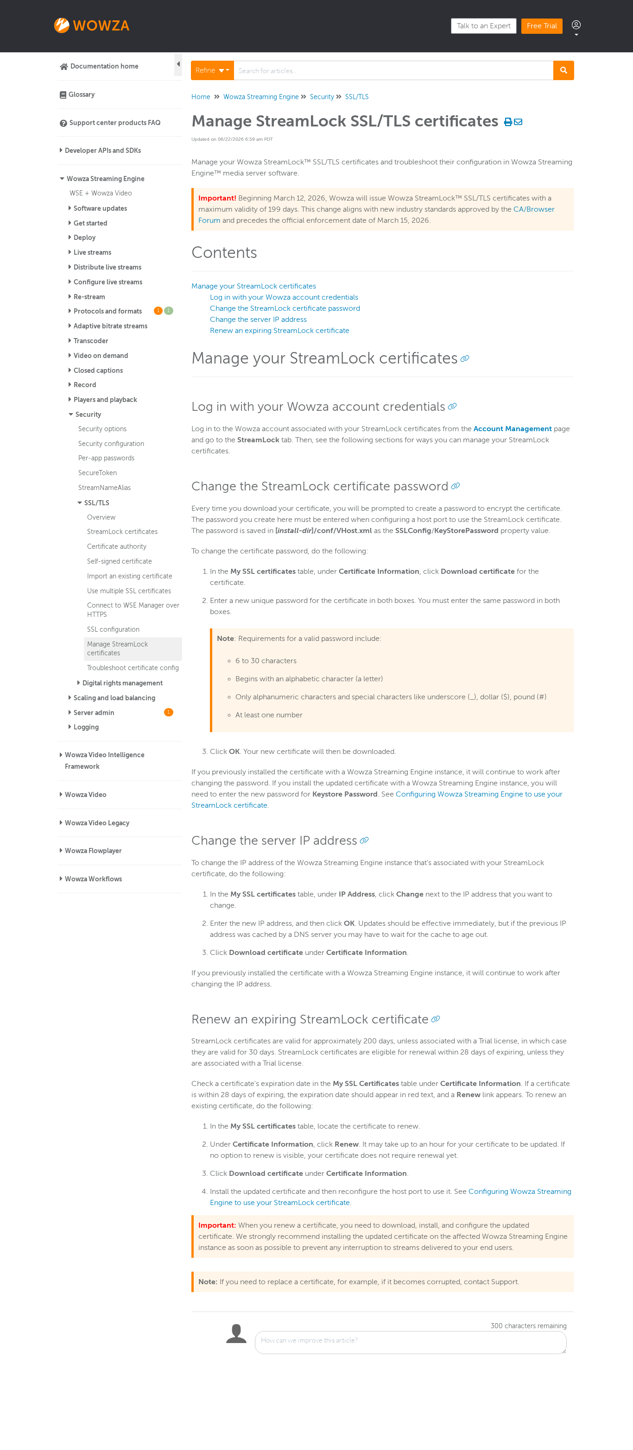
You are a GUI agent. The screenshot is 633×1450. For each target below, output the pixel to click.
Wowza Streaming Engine (106, 178)
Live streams (92, 252)
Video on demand (101, 355)
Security (88, 414)
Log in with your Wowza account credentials (284, 297)
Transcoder (91, 341)
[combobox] (394, 70)
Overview (101, 517)
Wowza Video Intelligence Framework (105, 760)
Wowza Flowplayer (93, 850)
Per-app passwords (106, 458)
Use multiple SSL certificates (129, 591)
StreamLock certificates (122, 531)
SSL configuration (113, 629)
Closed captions (98, 370)
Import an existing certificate (129, 576)
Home (200, 97)
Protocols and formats (122, 311)
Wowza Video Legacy (97, 823)
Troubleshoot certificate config (133, 668)
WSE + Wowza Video (101, 193)
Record (85, 385)
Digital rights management (122, 683)
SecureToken (97, 473)
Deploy (84, 237)
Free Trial (542, 26)
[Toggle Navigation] (178, 65)
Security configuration (111, 443)
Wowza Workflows (93, 879)
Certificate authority (116, 546)
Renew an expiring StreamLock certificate (279, 330)
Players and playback (105, 399)
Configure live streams (108, 282)
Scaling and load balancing (114, 698)
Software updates (100, 208)
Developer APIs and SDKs (103, 150)
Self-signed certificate (119, 561)
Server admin (122, 712)
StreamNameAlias (104, 487)
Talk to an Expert (484, 26)
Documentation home (104, 66)
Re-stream (89, 297)
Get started (91, 223)
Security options (102, 429)
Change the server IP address (258, 319)
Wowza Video (86, 794)
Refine (206, 70)
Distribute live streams (107, 267)
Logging (86, 727)
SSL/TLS (96, 503)
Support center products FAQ (115, 122)
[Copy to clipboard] (464, 358)
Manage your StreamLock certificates (253, 286)
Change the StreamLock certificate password (285, 308)
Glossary (82, 94)
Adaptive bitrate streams (110, 326)
